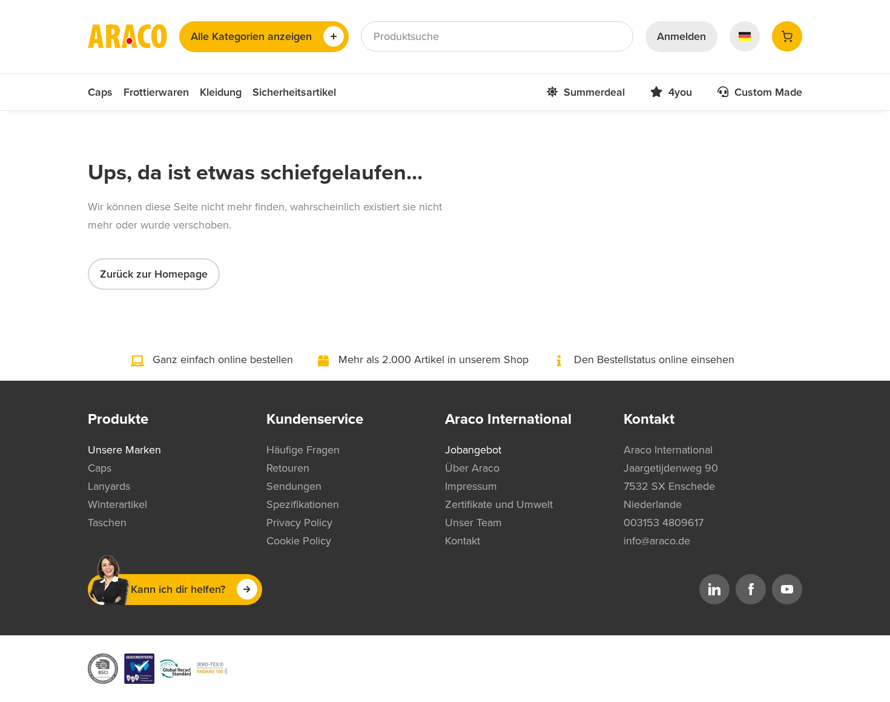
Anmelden (681, 36)
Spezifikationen (302, 504)
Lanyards (109, 486)
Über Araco (472, 468)
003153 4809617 (664, 522)
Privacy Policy (299, 522)
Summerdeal (594, 92)
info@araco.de (657, 540)
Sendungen (293, 486)
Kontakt (462, 540)
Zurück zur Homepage (154, 274)
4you (680, 92)
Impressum (471, 486)
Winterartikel (117, 504)
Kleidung (221, 92)
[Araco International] (127, 36)
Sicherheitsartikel (294, 92)
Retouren (287, 468)
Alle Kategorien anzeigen (251, 36)
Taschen (107, 522)
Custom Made (768, 92)
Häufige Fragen (303, 449)
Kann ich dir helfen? (178, 589)
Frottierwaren (156, 92)
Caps (100, 92)
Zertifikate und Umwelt (499, 504)
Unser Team (473, 522)
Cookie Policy (298, 540)
